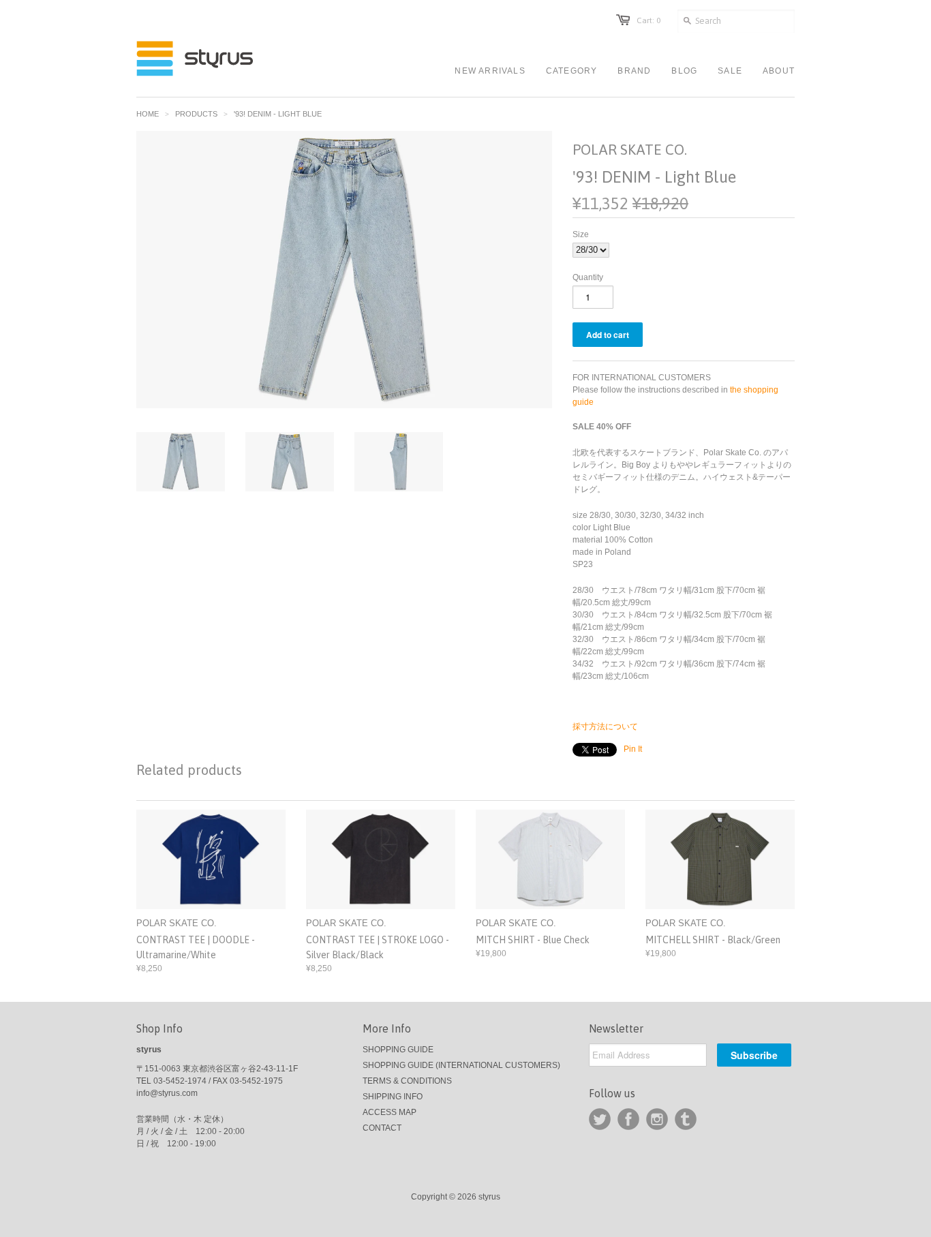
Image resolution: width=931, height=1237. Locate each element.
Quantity (588, 277)
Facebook (628, 1119)
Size (581, 234)
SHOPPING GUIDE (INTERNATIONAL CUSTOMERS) (461, 1065)
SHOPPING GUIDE (398, 1049)
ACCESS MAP (389, 1112)
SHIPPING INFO (393, 1096)
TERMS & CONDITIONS (407, 1081)
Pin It (633, 749)
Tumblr (686, 1119)
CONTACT (382, 1128)
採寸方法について (605, 726)
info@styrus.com (167, 1093)
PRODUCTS (196, 114)
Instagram (657, 1119)
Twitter (600, 1119)
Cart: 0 (648, 20)
